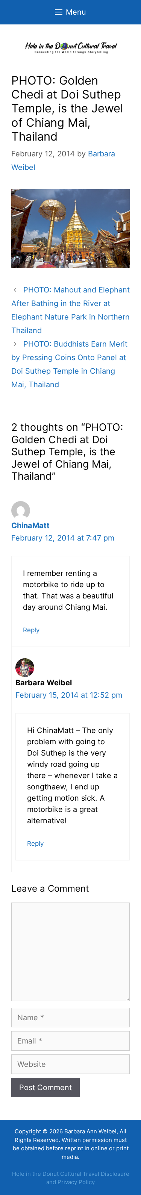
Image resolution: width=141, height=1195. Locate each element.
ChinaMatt (30, 525)
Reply (31, 630)
